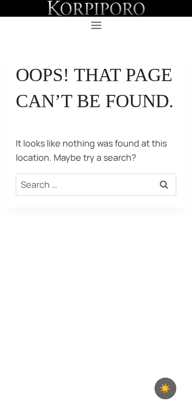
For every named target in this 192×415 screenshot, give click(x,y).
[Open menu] (96, 25)
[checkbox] (165, 388)
